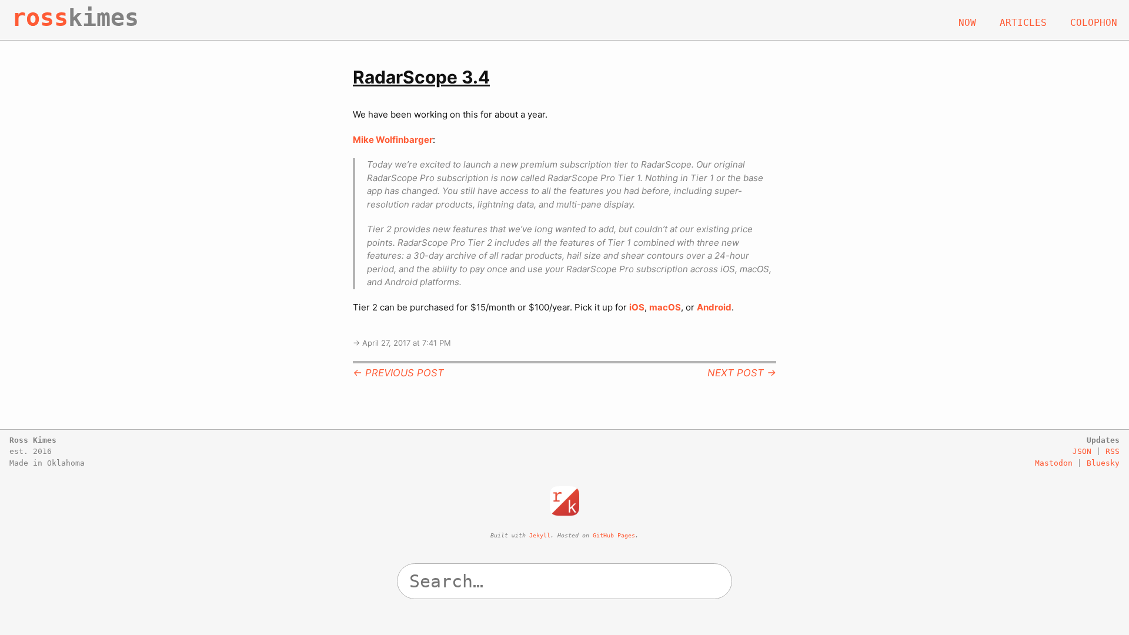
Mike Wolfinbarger (393, 139)
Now (967, 22)
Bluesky (1103, 463)
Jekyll (539, 535)
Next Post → (741, 373)
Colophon (1093, 22)
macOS (665, 307)
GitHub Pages (614, 535)
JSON (1082, 451)
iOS (636, 307)
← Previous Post (398, 373)
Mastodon (1054, 463)
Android (714, 307)
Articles (1023, 22)
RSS (1112, 451)
